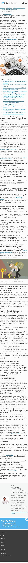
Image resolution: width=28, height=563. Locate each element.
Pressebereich (3, 543)
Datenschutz (3, 549)
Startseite (2, 8)
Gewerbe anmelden (12, 39)
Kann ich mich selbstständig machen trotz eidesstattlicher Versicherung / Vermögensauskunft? (13, 102)
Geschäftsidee (9, 455)
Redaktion (12, 485)
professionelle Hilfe (12, 471)
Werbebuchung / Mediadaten (6, 555)
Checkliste (9, 8)
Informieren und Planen (19, 8)
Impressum (3, 548)
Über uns (2, 541)
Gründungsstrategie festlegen (9, 9)
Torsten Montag (7, 14)
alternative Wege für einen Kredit (8, 149)
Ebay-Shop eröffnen (16, 434)
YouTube (2, 535)
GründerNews (3, 553)
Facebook (3, 536)
